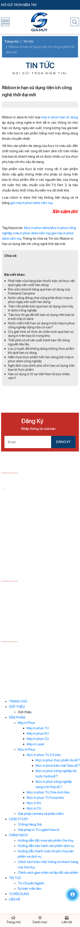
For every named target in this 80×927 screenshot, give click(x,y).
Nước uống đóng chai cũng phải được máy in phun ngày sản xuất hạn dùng (40, 300)
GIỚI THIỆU (17, 707)
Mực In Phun (26, 750)
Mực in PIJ (34, 803)
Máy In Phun (26, 723)
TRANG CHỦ (18, 701)
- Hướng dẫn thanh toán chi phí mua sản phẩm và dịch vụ (37, 603)
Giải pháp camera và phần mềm (41, 814)
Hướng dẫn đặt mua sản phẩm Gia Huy (46, 840)
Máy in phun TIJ (38, 728)
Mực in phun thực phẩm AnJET (58, 760)
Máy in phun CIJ (38, 739)
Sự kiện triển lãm (30, 889)
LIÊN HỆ (14, 899)
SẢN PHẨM (17, 717)
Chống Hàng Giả (30, 824)
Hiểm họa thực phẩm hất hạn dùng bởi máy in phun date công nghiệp (41, 359)
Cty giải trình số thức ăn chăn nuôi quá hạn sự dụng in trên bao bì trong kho (41, 334)
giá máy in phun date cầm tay (31, 203)
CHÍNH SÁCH (18, 835)
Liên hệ (67, 922)
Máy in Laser (35, 744)
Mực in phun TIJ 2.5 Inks (44, 755)
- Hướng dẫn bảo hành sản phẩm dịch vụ (30, 594)
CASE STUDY (18, 819)
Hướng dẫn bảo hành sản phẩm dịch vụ (46, 846)
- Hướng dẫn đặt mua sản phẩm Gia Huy (30, 588)
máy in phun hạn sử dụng (59, 117)
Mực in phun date (36, 228)
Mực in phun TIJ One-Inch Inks (48, 792)
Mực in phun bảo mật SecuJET (58, 766)
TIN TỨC (15, 878)
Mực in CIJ (34, 808)
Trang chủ (13, 922)
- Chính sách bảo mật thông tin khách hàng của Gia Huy (38, 615)
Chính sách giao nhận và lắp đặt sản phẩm (48, 873)
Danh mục (40, 922)
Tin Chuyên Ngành (31, 883)
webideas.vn (49, 671)
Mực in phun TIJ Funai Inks (45, 798)
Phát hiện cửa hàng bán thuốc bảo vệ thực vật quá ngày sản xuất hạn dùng (41, 283)
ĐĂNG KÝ (63, 442)
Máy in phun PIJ (38, 733)
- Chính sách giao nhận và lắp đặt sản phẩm (33, 624)
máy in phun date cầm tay (31, 233)
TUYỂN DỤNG (19, 894)
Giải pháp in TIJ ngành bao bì (38, 830)
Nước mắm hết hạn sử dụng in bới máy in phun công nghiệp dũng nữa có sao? (41, 325)
